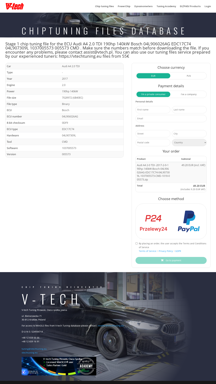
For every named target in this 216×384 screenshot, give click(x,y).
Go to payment (173, 260)
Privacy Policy (166, 251)
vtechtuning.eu (30, 352)
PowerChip (124, 6)
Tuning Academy (166, 6)
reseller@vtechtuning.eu (111, 325)
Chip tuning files (104, 6)
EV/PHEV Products (190, 6)
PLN (189, 75)
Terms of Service (148, 251)
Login (208, 6)
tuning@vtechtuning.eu (34, 348)
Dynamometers (143, 6)
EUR (153, 75)
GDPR (178, 251)
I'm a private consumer (153, 94)
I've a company (189, 94)
